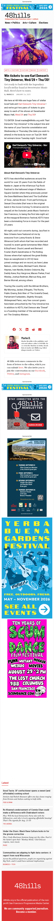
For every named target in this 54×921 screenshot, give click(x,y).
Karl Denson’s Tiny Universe (31, 104)
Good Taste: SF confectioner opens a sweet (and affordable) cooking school (26, 792)
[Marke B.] (12, 344)
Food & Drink (7, 802)
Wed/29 (19, 114)
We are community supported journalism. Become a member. (26, 910)
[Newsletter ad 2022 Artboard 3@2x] (27, 428)
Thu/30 (31, 114)
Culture (25, 70)
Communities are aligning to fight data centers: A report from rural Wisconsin (27, 854)
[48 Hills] (27, 16)
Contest (42, 70)
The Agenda (7, 824)
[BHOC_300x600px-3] (27, 516)
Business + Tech (9, 864)
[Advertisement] (27, 737)
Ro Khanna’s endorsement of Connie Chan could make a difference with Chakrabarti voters (26, 811)
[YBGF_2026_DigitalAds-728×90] (27, 7)
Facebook (40, 370)
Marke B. (10, 94)
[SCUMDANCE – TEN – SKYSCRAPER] (27, 697)
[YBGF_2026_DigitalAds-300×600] (27, 617)
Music (33, 70)
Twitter (10, 373)
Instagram (24, 373)
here (21, 367)
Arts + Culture (12, 70)
